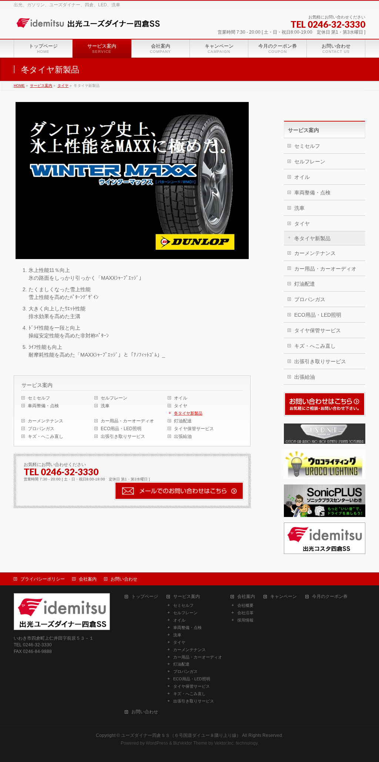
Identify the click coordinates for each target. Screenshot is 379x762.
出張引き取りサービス (123, 436)
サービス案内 (37, 385)
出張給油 (183, 436)
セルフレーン (114, 398)
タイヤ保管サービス (194, 428)
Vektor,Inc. (224, 743)
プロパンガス (41, 428)
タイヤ (180, 405)
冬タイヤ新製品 (188, 413)
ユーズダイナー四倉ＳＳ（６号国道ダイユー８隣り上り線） (181, 735)
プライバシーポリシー (42, 579)
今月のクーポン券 (330, 596)
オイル (180, 398)
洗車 (105, 405)
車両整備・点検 (43, 405)
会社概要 (245, 605)
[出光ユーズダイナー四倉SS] (88, 23)
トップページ (144, 596)
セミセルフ (39, 398)
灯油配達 (183, 420)
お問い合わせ (124, 579)
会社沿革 (245, 612)
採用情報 (245, 620)
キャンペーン (283, 596)
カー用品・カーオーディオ (127, 420)
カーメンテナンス (45, 420)
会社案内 (88, 579)
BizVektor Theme (190, 743)
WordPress (157, 743)
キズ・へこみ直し (45, 436)
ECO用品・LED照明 (121, 428)
